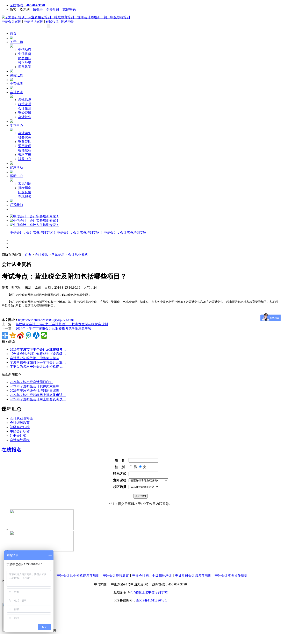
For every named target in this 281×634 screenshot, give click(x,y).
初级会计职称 (20, 427)
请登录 (38, 9)
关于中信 (16, 42)
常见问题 (24, 183)
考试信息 (24, 99)
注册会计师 (18, 435)
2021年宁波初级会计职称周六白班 (34, 386)
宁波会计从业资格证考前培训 (78, 575)
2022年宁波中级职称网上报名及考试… (38, 395)
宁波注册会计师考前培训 (193, 575)
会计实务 (24, 133)
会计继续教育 (20, 422)
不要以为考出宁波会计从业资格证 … (36, 366)
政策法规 (24, 104)
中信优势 (24, 54)
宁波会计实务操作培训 (231, 575)
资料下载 (24, 154)
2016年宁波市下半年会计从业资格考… (38, 349)
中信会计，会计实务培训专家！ (33, 232)
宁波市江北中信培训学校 (149, 592)
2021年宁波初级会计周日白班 (31, 382)
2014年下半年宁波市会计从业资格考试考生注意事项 (53, 328)
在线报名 (52, 21)
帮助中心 (16, 176)
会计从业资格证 (21, 418)
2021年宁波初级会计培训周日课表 (34, 390)
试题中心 (24, 159)
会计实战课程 (20, 440)
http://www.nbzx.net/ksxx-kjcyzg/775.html (46, 320)
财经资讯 (24, 112)
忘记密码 (69, 9)
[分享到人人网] (36, 335)
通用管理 (24, 146)
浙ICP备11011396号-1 (151, 600)
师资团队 (24, 58)
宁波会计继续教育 (116, 575)
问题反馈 (24, 192)
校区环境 (24, 62)
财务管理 (24, 141)
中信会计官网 (11, 21)
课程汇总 (16, 75)
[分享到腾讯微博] (28, 335)
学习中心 (16, 125)
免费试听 (16, 83)
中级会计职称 (20, 431)
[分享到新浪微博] (20, 335)
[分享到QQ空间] (12, 335)
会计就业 (24, 117)
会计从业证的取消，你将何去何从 (34, 358)
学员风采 (24, 67)
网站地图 (67, 21)
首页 (13, 33)
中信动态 (24, 49)
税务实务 (24, 137)
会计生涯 (24, 108)
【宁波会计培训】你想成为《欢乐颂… (38, 353)
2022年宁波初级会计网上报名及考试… (38, 399)
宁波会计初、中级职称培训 (152, 575)
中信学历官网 (33, 21)
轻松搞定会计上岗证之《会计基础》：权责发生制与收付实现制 (62, 324)
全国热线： (27, 5)
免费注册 (52, 9)
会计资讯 (16, 92)
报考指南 (24, 188)
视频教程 (24, 150)
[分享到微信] (44, 335)
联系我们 (16, 205)
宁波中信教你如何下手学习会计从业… (38, 362)
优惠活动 (16, 167)
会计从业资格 (78, 254)
